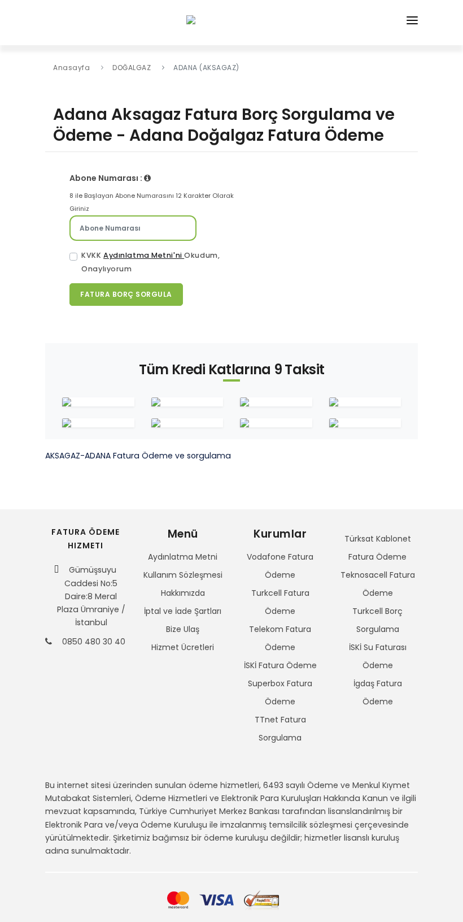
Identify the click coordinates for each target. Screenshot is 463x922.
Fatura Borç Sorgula (126, 294)
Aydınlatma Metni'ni (143, 255)
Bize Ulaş (182, 629)
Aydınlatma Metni (182, 556)
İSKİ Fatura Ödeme (280, 665)
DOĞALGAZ (131, 67)
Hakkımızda (183, 593)
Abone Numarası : (106, 178)
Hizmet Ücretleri (182, 647)
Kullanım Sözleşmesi (182, 575)
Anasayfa (71, 67)
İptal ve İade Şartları (182, 611)
